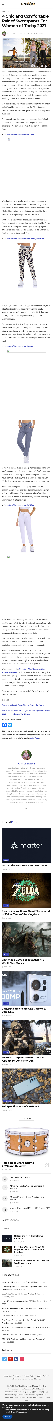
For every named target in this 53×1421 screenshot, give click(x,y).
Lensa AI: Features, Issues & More (16, 1335)
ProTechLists (13, 1389)
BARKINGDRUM (38, 1389)
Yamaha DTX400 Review (20, 1177)
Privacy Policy (29, 1376)
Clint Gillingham (16, 33)
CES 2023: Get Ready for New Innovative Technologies (24, 1339)
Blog (9, 12)
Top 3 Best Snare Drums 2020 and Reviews (18, 1164)
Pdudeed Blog (10, 1394)
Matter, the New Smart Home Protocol (24, 865)
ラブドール (43, 1392)
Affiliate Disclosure (19, 1379)
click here (34, 738)
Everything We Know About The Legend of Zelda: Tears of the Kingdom (30, 1249)
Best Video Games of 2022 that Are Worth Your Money (31, 1261)
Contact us (17, 1376)
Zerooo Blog (8, 1397)
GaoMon (18, 1386)
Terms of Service (34, 1379)
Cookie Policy (42, 1376)
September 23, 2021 (35, 33)
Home (4, 12)
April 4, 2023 (7, 869)
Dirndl (16, 1397)
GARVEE (10, 1386)
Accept (7, 1417)
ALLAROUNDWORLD (28, 1397)
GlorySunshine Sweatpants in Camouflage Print (24, 238)
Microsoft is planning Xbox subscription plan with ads (23, 1327)
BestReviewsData (12, 1392)
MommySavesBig (39, 1386)
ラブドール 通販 (29, 1392)
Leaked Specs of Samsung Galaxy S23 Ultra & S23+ (22, 1301)
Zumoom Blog (32, 1394)
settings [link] (23, 1412)
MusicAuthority (25, 1389)
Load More (26, 1118)
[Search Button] (48, 1228)
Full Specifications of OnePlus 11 (20, 1106)
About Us (7, 1376)
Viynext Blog (21, 1394)
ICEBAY (40, 1397)
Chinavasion (27, 1386)
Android (7, 1101)
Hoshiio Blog (43, 1394)
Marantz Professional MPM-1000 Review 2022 (30, 1208)
